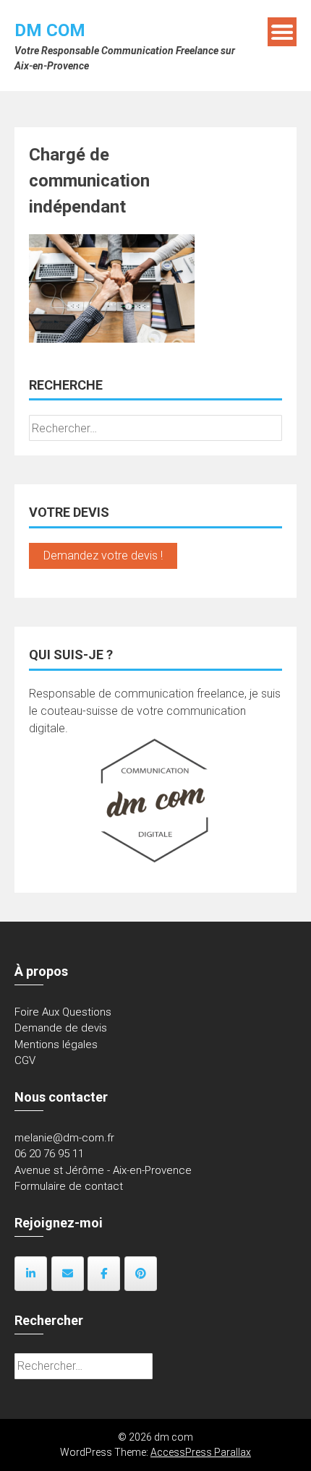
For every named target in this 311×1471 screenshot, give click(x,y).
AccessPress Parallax (200, 1452)
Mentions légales (56, 1044)
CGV (24, 1060)
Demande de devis (60, 1027)
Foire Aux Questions (62, 1011)
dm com (49, 30)
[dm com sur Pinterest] (140, 1273)
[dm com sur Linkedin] (30, 1273)
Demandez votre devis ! (103, 555)
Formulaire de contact (68, 1186)
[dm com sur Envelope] (67, 1273)
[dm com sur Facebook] (104, 1273)
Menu (282, 31)
